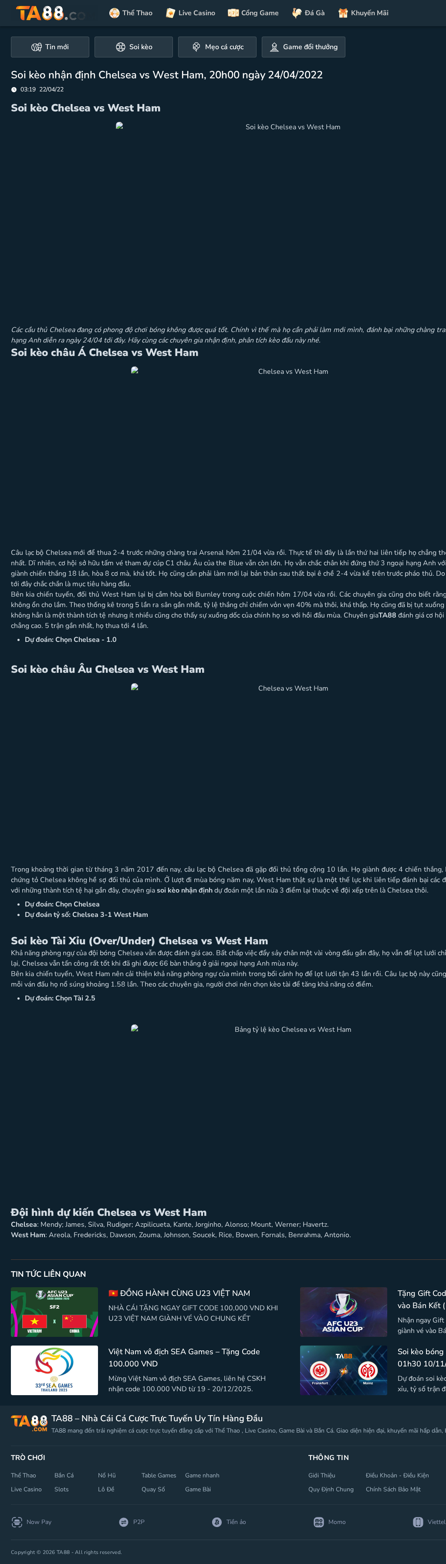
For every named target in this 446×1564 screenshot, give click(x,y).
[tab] (50, 47)
